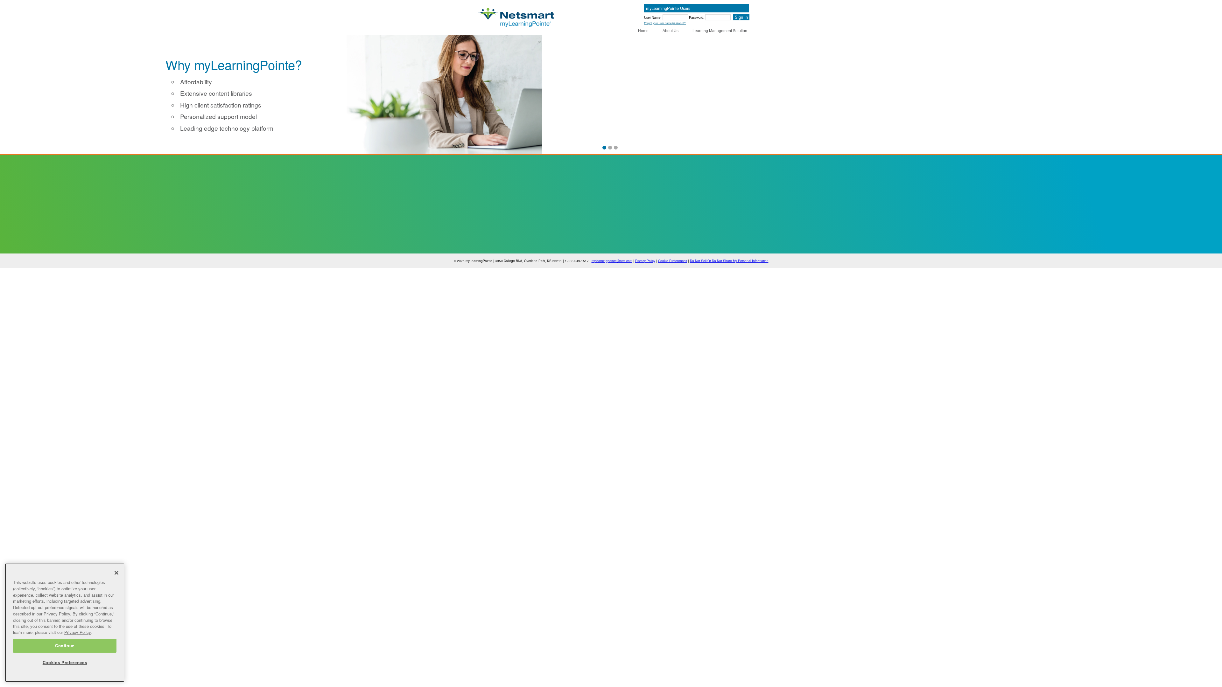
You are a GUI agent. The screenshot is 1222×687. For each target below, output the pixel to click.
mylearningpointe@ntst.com (612, 261)
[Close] (116, 573)
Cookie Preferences (672, 261)
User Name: (653, 17)
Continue (64, 645)
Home (643, 31)
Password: (697, 17)
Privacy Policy (645, 261)
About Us (670, 31)
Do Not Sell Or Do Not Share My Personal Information (729, 261)
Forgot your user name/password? (665, 23)
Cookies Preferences (65, 662)
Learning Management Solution (719, 31)
